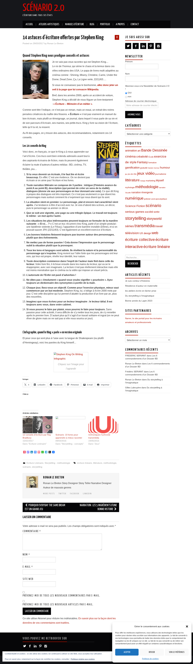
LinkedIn (87, 494)
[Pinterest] (151, 46)
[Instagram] (158, 46)
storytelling (37, 467)
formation (152, 162)
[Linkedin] (143, 46)
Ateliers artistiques (49, 24)
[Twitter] (128, 46)
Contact (135, 24)
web (155, 233)
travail (159, 226)
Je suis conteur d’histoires (137, 281)
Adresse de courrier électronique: (141, 101)
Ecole (151, 157)
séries (129, 226)
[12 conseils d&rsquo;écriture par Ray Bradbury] (37, 424)
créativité (142, 156)
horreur (156, 168)
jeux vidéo (146, 173)
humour (165, 167)
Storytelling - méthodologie (57, 463)
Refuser (152, 652)
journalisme (160, 174)
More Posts (49, 494)
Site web (28, 579)
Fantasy (142, 162)
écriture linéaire (84, 463)
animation (131, 150)
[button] (186, 626)
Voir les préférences (177, 652)
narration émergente (142, 192)
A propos (120, 24)
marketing (150, 180)
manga (142, 181)
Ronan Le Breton (55, 43)
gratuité (143, 168)
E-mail (28, 567)
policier (147, 199)
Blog (92, 24)
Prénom (129, 61)
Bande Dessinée (154, 150)
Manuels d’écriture (74, 24)
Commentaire (32, 531)
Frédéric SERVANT (134, 371)
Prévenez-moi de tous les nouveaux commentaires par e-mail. (61, 595)
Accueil (29, 24)
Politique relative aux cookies (83, 659)
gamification (132, 167)
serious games (134, 211)
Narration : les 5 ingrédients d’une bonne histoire (98, 507)
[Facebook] (136, 46)
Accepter (127, 652)
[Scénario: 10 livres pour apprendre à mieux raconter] (70, 424)
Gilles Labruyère (133, 387)
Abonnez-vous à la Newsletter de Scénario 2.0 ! (147, 87)
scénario (27, 467)
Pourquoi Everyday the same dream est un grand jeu (45, 507)
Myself (160, 180)
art (139, 150)
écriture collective (140, 240)
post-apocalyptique (159, 199)
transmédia (144, 226)
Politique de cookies (150, 659)
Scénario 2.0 (43, 8)
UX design (145, 233)
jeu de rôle (132, 174)
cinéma (130, 156)
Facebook (74, 494)
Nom (26, 554)
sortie (157, 212)
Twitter (62, 494)
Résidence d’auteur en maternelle (141, 286)
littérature (97, 463)
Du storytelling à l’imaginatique (139, 296)
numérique (134, 198)
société (149, 211)
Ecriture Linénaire (35, 463)
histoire (150, 168)
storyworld (154, 219)
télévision (132, 233)
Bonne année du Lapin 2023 (138, 301)
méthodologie (109, 463)
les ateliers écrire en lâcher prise (140, 291)
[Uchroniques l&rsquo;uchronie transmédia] (103, 424)
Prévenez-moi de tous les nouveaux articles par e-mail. (58, 604)
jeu (126, 174)
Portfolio (105, 24)
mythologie (130, 187)
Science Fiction (135, 206)
